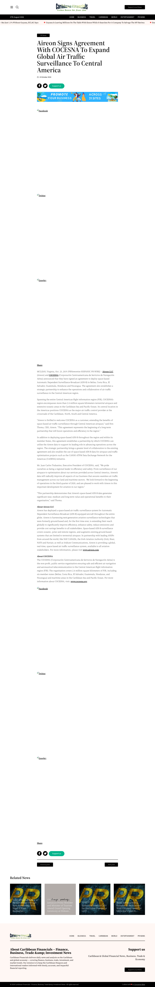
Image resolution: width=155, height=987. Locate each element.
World (114, 17)
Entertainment (127, 17)
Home (71, 17)
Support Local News (135, 7)
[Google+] (77, 319)
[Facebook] (77, 149)
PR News (141, 17)
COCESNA (53, 375)
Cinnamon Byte (139, 984)
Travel (92, 17)
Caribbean (103, 17)
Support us (56, 86)
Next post (111, 864)
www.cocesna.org (79, 581)
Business (82, 17)
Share (39, 365)
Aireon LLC (107, 371)
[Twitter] (77, 234)
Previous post (45, 864)
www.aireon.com (91, 549)
